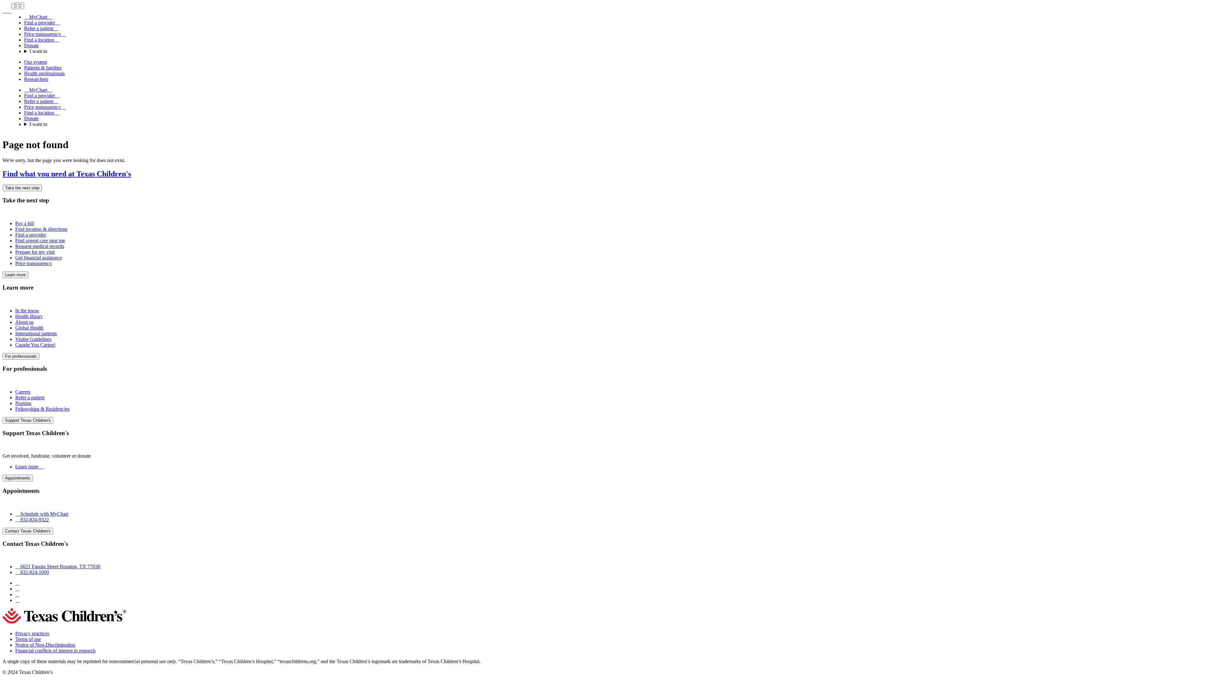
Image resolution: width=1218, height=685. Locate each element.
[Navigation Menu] (17, 6)
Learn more (15, 274)
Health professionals (44, 73)
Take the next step (22, 188)
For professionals (21, 356)
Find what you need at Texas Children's (67, 174)
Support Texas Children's (28, 420)
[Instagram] (17, 588)
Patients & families (43, 67)
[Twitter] (17, 594)
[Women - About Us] (7, 11)
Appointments (17, 478)
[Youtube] (17, 600)
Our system (35, 62)
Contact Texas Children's (28, 531)
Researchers (36, 79)
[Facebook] (17, 583)
